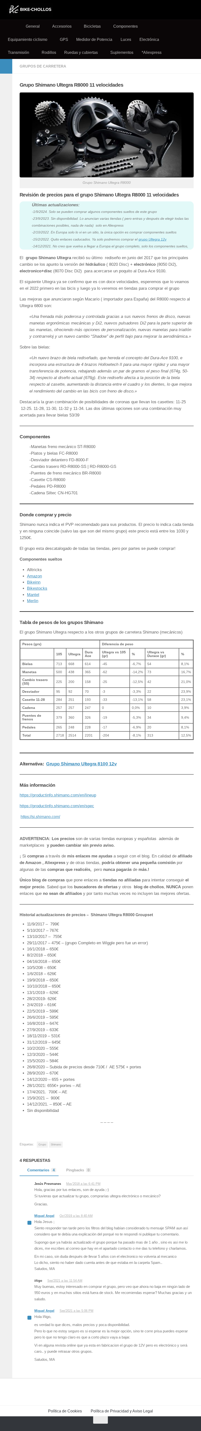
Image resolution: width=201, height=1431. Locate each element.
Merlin (32, 601)
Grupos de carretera (43, 66)
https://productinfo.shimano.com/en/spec (57, 806)
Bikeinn (33, 582)
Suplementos (121, 52)
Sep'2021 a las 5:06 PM (76, 1311)
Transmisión (18, 52)
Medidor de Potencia (94, 39)
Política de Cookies (65, 1411)
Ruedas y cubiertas (81, 52)
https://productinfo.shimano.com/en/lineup (58, 795)
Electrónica (149, 39)
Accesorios (62, 26)
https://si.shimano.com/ (40, 817)
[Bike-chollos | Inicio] (30, 10)
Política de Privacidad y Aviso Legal (122, 1411)
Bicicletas (92, 26)
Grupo (42, 1144)
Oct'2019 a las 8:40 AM (76, 1216)
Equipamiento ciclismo (27, 39)
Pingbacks (77, 1170)
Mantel (33, 594)
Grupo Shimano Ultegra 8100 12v (81, 763)
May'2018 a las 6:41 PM (83, 1184)
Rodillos (49, 52)
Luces (126, 39)
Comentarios (41, 1170)
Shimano (56, 1144)
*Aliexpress (152, 52)
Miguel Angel (44, 1216)
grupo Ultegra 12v (152, 239)
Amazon (34, 576)
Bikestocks (37, 588)
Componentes (125, 26)
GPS (64, 39)
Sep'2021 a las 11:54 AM (64, 1280)
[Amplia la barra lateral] (6, 66)
